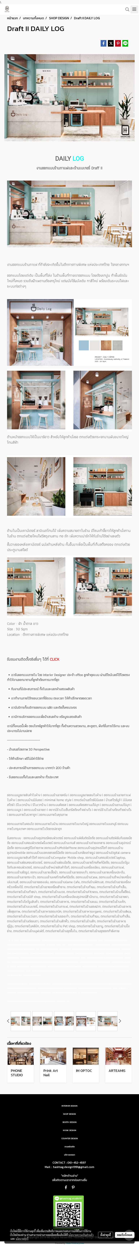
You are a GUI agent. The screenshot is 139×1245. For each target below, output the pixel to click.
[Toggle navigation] (134, 9)
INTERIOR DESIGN (69, 1106)
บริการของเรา (69, 1154)
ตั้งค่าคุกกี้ (105, 1234)
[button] (126, 9)
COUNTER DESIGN (69, 1138)
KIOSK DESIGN (69, 1130)
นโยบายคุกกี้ (22, 1238)
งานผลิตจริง (69, 1146)
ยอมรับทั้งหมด (124, 1234)
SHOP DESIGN (69, 1114)
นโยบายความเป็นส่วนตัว (81, 1234)
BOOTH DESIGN (70, 1122)
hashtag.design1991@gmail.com (73, 1167)
